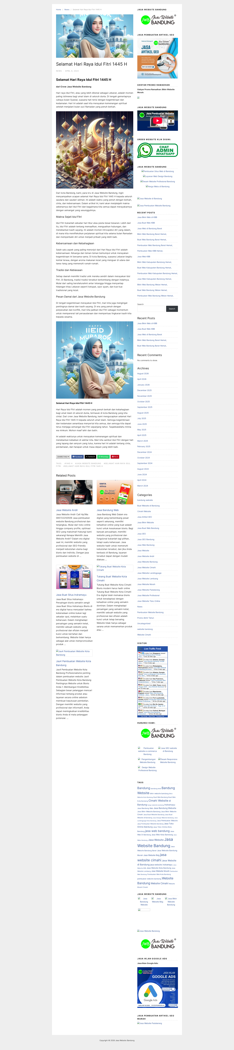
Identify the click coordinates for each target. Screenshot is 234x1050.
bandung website (145, 500)
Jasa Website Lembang (147, 578)
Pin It (116, 457)
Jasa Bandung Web (108, 510)
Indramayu (169, 804)
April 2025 (141, 435)
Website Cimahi (144, 634)
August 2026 (143, 373)
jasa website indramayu (161, 865)
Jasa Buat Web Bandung (148, 528)
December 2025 (144, 390)
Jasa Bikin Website (145, 522)
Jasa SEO (141, 534)
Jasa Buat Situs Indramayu (71, 594)
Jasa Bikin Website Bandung (148, 812)
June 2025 (142, 424)
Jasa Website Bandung (147, 562)
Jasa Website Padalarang (148, 590)
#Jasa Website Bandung (88, 463)
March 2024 (142, 486)
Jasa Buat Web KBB (146, 223)
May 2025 (141, 429)
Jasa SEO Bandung (145, 539)
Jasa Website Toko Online (148, 601)
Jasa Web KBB (143, 256)
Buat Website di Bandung (148, 505)
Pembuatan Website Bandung (150, 612)
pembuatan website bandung (149, 879)
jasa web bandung (157, 831)
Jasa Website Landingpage (149, 573)
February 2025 (143, 446)
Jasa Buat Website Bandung (153, 814)
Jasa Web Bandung (146, 545)
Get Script (144, 716)
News (66, 9)
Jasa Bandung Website (165, 808)
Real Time (152, 716)
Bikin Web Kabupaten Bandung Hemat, (154, 262)
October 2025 (143, 401)
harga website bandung (155, 805)
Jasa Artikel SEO (144, 517)
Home (58, 9)
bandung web (156, 788)
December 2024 (144, 452)
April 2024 (141, 480)
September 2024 (144, 463)
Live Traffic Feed (152, 649)
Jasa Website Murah (146, 584)
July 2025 (141, 418)
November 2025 (144, 396)
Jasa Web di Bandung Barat (149, 228)
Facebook (78, 457)
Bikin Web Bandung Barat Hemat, (152, 234)
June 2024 (142, 474)
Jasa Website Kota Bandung (159, 868)
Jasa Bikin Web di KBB (147, 217)
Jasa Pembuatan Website (167, 821)
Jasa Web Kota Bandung (162, 835)
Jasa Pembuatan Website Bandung (150, 824)
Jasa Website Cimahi (146, 567)
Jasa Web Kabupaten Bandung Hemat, (154, 279)
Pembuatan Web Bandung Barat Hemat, (155, 245)
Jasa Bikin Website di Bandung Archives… (152, 668)
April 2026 (141, 379)
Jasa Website (143, 550)
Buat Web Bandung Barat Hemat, (152, 239)
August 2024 (143, 469)
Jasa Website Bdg (151, 855)
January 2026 (143, 385)
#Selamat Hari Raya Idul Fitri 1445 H (83, 466)
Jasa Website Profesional (148, 595)
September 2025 (144, 407)
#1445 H (69, 463)
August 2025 (143, 413)
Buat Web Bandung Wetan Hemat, (152, 290)
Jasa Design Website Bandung (163, 818)
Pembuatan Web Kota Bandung (159, 874)
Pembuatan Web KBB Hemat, (150, 251)
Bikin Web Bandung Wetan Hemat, (152, 284)
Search (140, 304)
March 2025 (142, 441)
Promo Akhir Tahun (145, 618)
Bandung (143, 788)
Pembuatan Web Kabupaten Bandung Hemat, (157, 273)
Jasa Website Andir (67, 510)
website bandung (145, 629)
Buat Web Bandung (160, 797)
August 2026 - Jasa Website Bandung (151, 687)
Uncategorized (143, 623)
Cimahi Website (144, 511)
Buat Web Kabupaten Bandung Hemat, (154, 267)
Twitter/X (91, 457)
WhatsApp (104, 457)
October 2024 (143, 457)
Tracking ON (160, 716)
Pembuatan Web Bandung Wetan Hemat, (155, 296)
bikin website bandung (159, 793)
